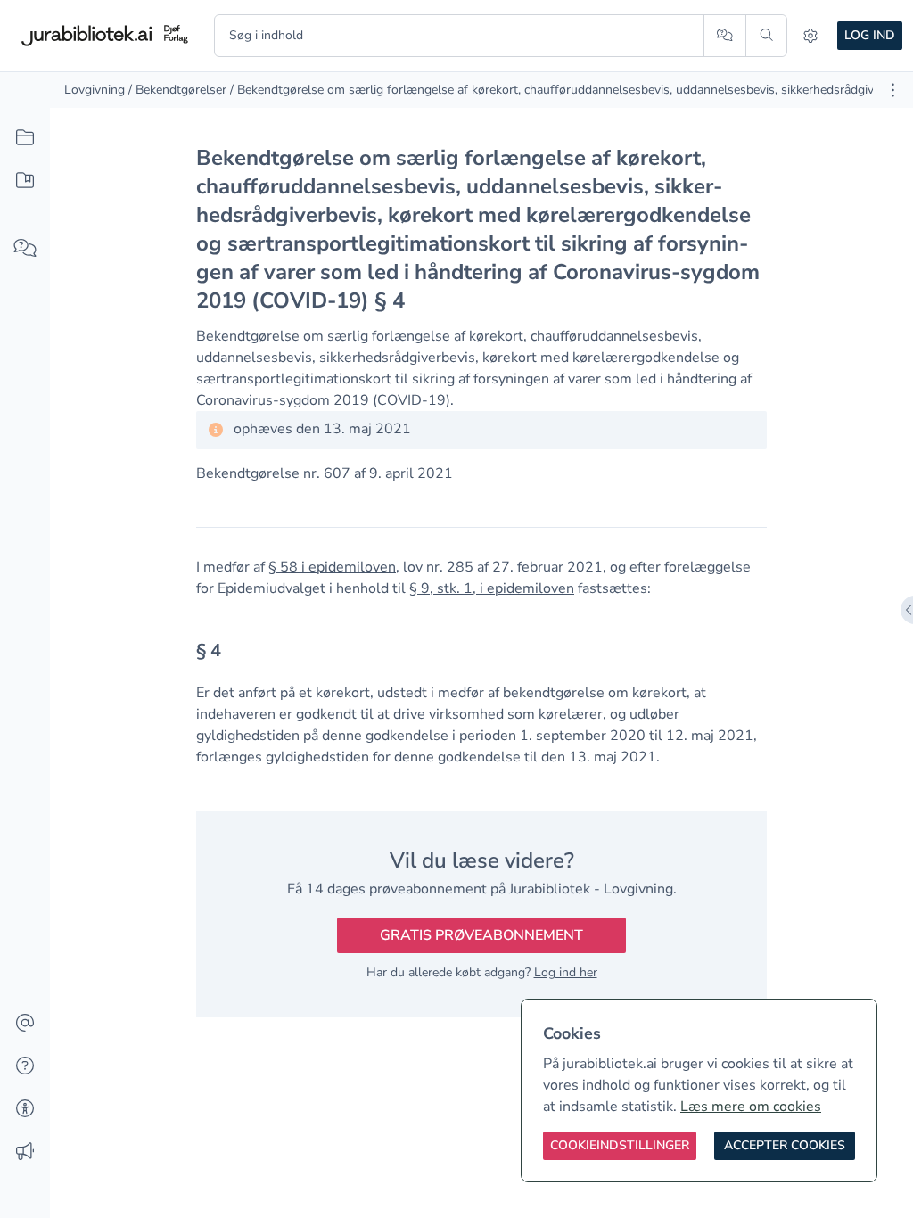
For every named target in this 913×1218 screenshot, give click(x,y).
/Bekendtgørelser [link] (177, 89)
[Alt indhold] (25, 138)
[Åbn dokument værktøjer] (893, 90)
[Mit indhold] (25, 181)
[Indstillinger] (810, 35)
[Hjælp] (25, 1066)
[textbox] (481, 657)
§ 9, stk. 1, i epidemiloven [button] (491, 588)
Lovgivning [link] (94, 89)
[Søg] (766, 35)
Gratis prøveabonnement (481, 935)
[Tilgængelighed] (25, 1109)
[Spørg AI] (724, 35)
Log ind (869, 35)
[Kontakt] (25, 1024)
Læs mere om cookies (750, 1106)
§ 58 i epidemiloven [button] (332, 567)
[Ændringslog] (25, 1152)
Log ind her (565, 972)
